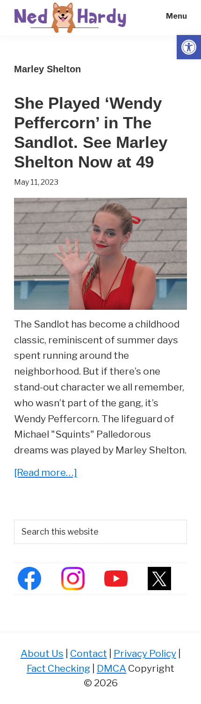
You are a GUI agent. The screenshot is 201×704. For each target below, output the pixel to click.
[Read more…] (45, 473)
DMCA (111, 668)
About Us (42, 653)
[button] (189, 47)
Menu (176, 16)
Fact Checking (58, 668)
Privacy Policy (145, 653)
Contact (88, 653)
